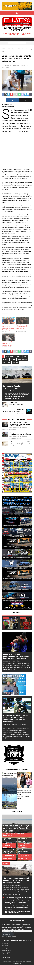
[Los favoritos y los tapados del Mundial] (10, 623)
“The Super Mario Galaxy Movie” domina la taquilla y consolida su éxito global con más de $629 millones (17, 908)
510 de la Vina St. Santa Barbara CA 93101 (6, 946)
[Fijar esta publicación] (11, 94)
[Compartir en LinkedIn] (8, 94)
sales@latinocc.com (6, 951)
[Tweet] (25, 100)
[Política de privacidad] (17, 13)
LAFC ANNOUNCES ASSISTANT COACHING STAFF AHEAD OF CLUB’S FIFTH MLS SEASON (19, 424)
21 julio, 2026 (24, 844)
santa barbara (22, 359)
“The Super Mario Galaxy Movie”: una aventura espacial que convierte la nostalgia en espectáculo (18, 903)
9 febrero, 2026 (15, 436)
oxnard (13, 359)
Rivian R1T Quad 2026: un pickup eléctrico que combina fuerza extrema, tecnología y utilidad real (24, 839)
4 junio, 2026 (8, 856)
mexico (19, 356)
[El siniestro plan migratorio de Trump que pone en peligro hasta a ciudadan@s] (9, 776)
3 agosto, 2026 (8, 834)
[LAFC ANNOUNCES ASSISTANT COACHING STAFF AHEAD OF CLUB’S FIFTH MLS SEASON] (5, 424)
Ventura (15, 362)
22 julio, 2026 (8, 844)
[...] (15, 670)
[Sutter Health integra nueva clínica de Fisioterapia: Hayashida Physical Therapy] (8, 320)
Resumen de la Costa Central (12, 391)
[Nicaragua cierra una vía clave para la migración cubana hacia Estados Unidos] (5, 434)
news (25, 356)
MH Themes (18, 964)
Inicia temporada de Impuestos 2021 (19, 442)
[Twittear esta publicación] (5, 94)
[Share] (12, 100)
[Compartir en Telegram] (25, 94)
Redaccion (16, 65)
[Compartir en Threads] (30, 94)
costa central (10, 356)
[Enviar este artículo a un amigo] (14, 94)
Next (30, 623)
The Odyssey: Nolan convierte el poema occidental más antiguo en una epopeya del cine (16, 881)
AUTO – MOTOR (17, 812)
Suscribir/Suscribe (7, 934)
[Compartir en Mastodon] (22, 94)
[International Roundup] (17, 382)
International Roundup (12, 386)
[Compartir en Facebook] (3, 94)
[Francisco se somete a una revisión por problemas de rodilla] (8, 337)
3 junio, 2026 (23, 856)
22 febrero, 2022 (15, 444)
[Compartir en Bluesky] (28, 94)
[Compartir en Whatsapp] (19, 94)
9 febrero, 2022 (15, 427)
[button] (32, 39)
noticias (5, 359)
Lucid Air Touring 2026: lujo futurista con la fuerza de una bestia (16, 829)
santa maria (6, 362)
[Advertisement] (17, 151)
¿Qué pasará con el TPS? (11, 389)
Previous (3, 623)
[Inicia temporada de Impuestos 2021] (5, 443)
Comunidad (11, 48)
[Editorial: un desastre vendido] (24, 798)
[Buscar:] (17, 43)
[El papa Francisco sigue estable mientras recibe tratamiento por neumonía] (22, 320)
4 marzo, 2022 (7, 65)
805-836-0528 (5, 949)
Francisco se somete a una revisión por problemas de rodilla (7, 343)
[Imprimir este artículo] (17, 94)
